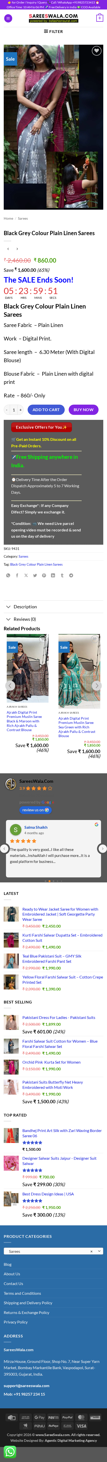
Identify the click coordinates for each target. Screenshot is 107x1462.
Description (25, 606)
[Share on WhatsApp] (8, 575)
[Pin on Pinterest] (44, 575)
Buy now (84, 409)
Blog (7, 1264)
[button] (8, 18)
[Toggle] (8, 607)
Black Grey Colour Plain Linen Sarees (36, 564)
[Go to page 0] (45, 881)
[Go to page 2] (53, 881)
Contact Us (13, 1283)
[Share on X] (26, 575)
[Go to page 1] (50, 881)
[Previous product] (17, 249)
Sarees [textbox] (51, 1251)
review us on (33, 809)
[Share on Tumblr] (62, 575)
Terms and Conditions (22, 1293)
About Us (12, 1273)
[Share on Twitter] (35, 575)
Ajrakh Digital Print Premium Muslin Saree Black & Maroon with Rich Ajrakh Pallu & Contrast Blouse (24, 721)
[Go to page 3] (57, 881)
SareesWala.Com (36, 781)
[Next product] (8, 249)
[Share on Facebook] (17, 575)
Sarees (23, 218)
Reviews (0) (25, 619)
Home (8, 218)
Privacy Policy (16, 1321)
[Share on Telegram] (71, 575)
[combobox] (53, 1251)
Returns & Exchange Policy (26, 1312)
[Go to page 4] (61, 881)
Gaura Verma (36, 827)
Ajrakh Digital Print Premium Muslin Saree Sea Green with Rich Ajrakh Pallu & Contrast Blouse (76, 727)
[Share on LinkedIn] (53, 575)
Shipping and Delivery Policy (28, 1302)
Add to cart (46, 409)
